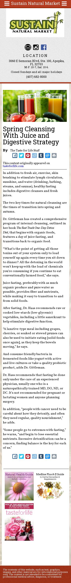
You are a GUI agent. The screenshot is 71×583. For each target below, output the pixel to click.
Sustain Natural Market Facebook (43, 47)
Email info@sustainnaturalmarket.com (28, 47)
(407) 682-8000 (36, 77)
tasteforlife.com (13, 166)
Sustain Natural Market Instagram (36, 47)
